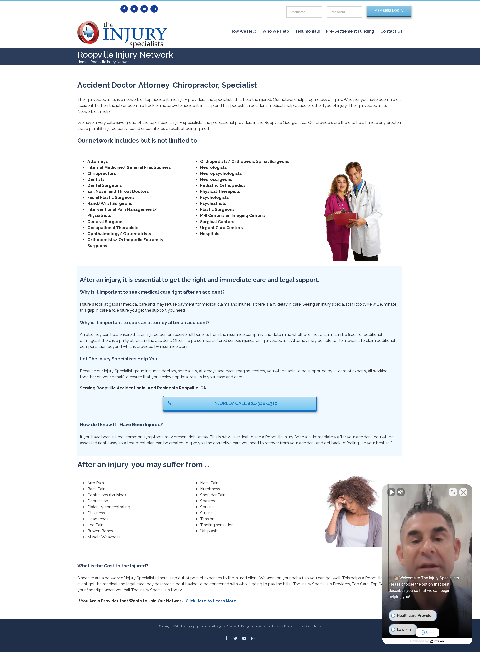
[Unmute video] (392, 492)
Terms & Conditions (307, 626)
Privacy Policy (283, 626)
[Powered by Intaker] (437, 641)
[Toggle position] (453, 492)
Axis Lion (265, 626)
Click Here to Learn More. (212, 601)
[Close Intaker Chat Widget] (464, 492)
